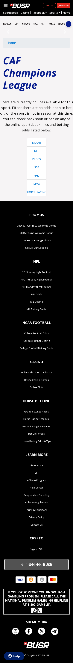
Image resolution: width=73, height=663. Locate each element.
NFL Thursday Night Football (36, 279)
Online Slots (36, 387)
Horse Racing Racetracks (36, 426)
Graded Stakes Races (36, 411)
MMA (52, 24)
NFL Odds (36, 294)
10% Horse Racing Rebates (36, 240)
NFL (16, 24)
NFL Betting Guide (36, 309)
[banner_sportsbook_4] (36, 31)
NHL (43, 24)
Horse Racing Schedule (36, 419)
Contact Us (37, 524)
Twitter (43, 631)
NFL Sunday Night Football (36, 272)
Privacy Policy (36, 517)
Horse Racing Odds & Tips (36, 441)
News (66, 12)
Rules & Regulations (36, 502)
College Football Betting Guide (37, 348)
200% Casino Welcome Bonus (36, 233)
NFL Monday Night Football (36, 287)
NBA (35, 24)
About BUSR (36, 465)
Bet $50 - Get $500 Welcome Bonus (36, 225)
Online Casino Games (36, 380)
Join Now (63, 5)
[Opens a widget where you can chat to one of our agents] (14, 656)
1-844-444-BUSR (39, 564)
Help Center (36, 487)
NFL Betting (36, 301)
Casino (25, 12)
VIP (36, 472)
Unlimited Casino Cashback (36, 372)
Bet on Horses (36, 433)
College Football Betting (36, 340)
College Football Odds (36, 333)
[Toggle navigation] (5, 5)
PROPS (26, 24)
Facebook (30, 631)
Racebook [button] (38, 12)
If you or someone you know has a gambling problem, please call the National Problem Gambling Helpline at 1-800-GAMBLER (36, 598)
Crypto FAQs (36, 549)
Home (11, 42)
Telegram (56, 631)
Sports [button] (53, 12)
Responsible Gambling (36, 495)
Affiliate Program (36, 480)
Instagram (17, 631)
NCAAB (7, 24)
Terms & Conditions (36, 510)
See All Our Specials (36, 247)
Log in (49, 5)
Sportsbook (10, 12)
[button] (8, 31)
